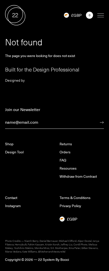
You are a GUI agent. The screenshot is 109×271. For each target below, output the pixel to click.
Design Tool (14, 152)
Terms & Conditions (75, 197)
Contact (11, 197)
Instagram (13, 205)
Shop (9, 144)
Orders (65, 152)
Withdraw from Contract (78, 176)
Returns (66, 144)
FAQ (63, 160)
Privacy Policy (70, 205)
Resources (68, 168)
